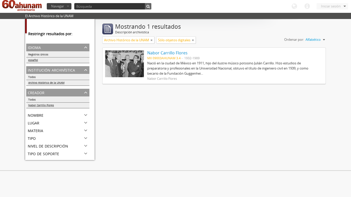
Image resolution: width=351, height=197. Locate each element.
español (33, 60)
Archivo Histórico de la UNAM (46, 82)
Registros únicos (38, 54)
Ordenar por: (294, 39)
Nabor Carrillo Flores (41, 105)
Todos (32, 77)
